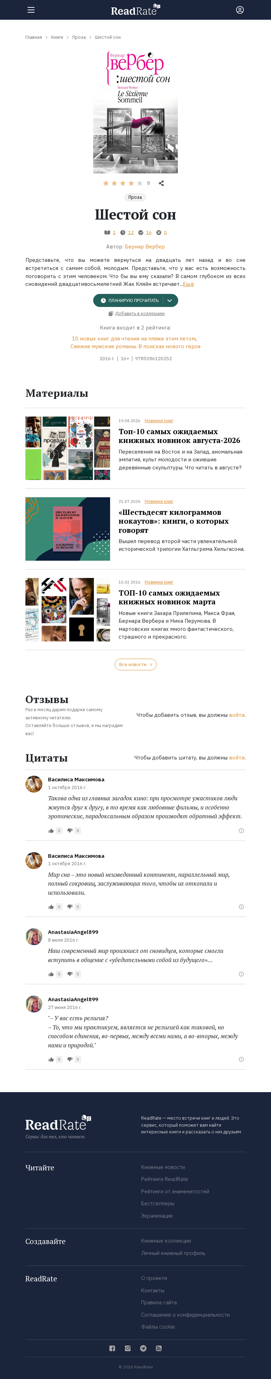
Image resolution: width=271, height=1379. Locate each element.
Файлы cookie (158, 1326)
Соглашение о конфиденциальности (185, 1314)
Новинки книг (159, 421)
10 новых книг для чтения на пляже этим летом (133, 338)
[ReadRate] (135, 9)
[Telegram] (143, 1348)
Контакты (152, 1290)
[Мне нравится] (51, 830)
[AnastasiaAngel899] (33, 936)
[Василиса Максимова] (33, 784)
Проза (135, 197)
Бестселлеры (157, 1203)
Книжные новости (163, 1167)
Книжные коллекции (166, 1240)
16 (149, 232)
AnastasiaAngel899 (73, 932)
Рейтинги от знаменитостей (175, 1191)
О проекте (154, 1278)
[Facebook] (112, 1348)
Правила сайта (159, 1302)
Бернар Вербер (145, 246)
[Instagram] (127, 1348)
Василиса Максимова (76, 779)
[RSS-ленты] (158, 1348)
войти (237, 715)
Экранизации (157, 1215)
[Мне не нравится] (70, 830)
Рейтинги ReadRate (164, 1179)
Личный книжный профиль (173, 1253)
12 (131, 232)
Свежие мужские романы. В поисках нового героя (135, 346)
